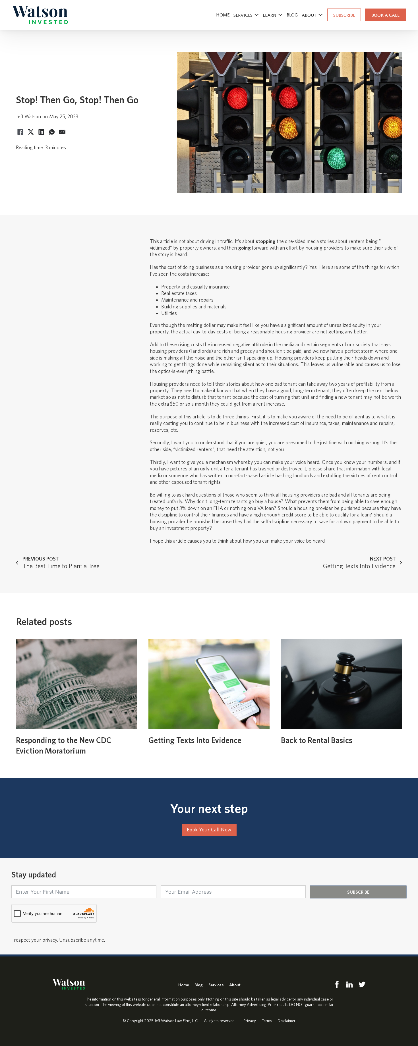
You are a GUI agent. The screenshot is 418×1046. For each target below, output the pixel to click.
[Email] (62, 132)
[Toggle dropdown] (256, 15)
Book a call (385, 15)
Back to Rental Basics (316, 740)
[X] (30, 132)
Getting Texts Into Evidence (194, 740)
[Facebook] (20, 132)
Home (222, 14)
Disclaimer (286, 1020)
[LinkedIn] (41, 132)
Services (243, 15)
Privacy (249, 1020)
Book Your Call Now (209, 830)
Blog (292, 14)
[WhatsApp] (51, 132)
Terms (267, 1020)
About (235, 984)
